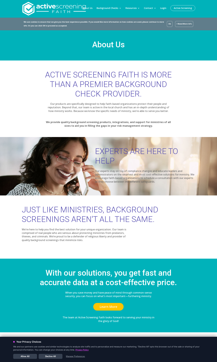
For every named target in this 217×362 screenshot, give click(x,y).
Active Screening (183, 8)
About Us (87, 8)
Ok (169, 24)
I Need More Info (184, 24)
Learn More (108, 307)
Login (163, 8)
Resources (131, 8)
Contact (148, 8)
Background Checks (107, 8)
